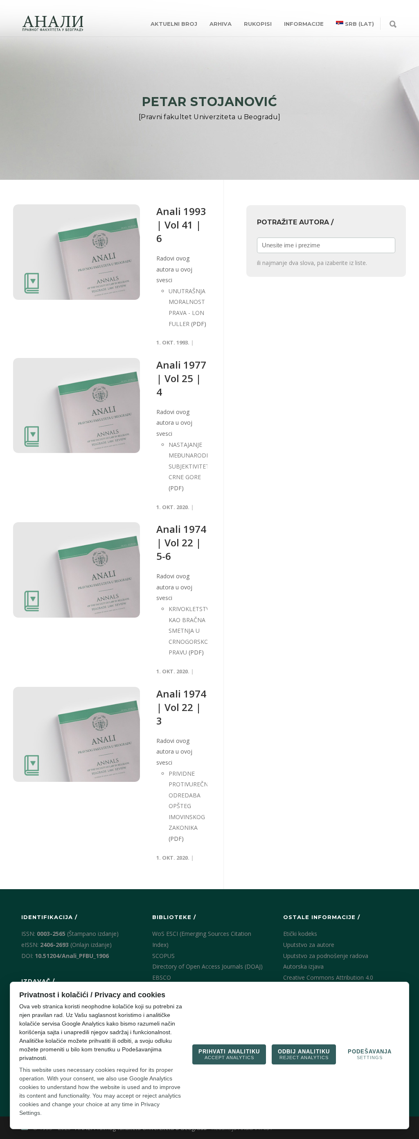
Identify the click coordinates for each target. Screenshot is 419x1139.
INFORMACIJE (304, 23)
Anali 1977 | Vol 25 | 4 (181, 378)
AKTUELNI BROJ (174, 23)
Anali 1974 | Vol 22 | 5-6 (181, 542)
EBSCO (161, 977)
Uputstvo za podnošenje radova (325, 956)
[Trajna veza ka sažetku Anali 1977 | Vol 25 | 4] (76, 405)
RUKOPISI (258, 23)
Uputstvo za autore (308, 945)
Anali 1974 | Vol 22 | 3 (181, 707)
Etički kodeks (300, 933)
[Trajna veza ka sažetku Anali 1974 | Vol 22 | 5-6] (76, 570)
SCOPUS (163, 956)
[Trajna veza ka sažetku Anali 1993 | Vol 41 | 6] (76, 252)
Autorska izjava (303, 966)
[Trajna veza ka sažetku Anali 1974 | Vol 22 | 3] (76, 734)
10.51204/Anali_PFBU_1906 (72, 956)
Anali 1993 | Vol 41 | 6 (181, 224)
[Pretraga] (393, 24)
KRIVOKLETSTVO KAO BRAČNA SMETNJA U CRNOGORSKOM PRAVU (191, 630)
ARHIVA (221, 23)
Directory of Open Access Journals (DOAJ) (207, 966)
